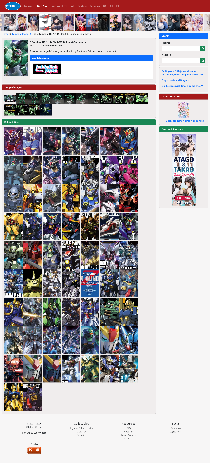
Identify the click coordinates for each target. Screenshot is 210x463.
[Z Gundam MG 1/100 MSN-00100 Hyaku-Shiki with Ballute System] (32, 198)
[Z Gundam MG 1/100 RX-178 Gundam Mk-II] (52, 226)
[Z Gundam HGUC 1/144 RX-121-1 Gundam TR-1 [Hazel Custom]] (52, 283)
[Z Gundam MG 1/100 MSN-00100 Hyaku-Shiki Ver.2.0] (13, 340)
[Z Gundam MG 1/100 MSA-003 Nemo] (52, 255)
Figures (166, 42)
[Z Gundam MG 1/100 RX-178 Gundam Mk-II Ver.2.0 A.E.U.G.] (128, 368)
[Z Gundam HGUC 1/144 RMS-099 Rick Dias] (71, 169)
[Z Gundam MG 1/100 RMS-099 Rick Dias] (13, 169)
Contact (82, 6)
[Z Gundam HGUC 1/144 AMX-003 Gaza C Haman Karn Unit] (109, 169)
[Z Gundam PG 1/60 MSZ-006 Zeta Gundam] (90, 283)
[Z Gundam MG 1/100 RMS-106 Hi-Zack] (13, 255)
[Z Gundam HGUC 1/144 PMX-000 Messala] (71, 340)
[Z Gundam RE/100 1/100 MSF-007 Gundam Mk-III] (32, 340)
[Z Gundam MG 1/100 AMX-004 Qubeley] (109, 198)
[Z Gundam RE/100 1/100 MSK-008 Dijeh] (32, 311)
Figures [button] (28, 6)
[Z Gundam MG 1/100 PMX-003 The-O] (90, 368)
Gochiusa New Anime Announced (185, 120)
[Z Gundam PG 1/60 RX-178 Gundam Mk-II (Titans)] (128, 283)
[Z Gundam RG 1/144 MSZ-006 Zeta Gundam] (109, 340)
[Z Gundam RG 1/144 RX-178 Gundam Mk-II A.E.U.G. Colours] (32, 368)
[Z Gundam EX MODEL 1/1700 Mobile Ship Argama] (109, 226)
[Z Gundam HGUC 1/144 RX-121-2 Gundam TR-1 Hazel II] (32, 226)
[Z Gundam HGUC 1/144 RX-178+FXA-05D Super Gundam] (90, 169)
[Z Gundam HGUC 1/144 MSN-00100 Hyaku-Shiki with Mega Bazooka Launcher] (13, 311)
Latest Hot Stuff (171, 96)
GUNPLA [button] (42, 6)
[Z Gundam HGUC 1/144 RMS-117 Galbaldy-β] (109, 141)
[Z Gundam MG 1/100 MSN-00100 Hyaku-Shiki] (13, 397)
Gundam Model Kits (23, 34)
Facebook (176, 428)
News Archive (59, 6)
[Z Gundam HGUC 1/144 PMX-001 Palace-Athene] (52, 311)
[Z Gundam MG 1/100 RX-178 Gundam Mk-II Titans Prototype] (71, 226)
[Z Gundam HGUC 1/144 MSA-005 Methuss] (71, 198)
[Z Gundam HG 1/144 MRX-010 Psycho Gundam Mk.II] (13, 141)
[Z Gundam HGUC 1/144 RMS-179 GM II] (71, 368)
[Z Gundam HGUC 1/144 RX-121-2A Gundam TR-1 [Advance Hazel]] (71, 311)
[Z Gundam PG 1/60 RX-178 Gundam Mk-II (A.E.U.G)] (109, 283)
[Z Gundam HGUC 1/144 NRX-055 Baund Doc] (52, 141)
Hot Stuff (128, 431)
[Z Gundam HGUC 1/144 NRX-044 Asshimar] (13, 226)
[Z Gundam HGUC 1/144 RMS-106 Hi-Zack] (109, 311)
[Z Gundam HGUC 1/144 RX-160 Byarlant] (90, 141)
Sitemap (128, 438)
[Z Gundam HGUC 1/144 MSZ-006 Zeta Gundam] (52, 169)
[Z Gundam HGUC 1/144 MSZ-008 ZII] (52, 340)
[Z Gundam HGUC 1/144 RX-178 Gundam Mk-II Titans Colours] (13, 283)
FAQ (72, 6)
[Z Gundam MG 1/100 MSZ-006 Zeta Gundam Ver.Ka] (32, 141)
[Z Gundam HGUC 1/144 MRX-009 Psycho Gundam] (71, 255)
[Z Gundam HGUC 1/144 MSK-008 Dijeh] (71, 141)
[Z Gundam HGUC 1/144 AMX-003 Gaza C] (128, 169)
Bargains (95, 6)
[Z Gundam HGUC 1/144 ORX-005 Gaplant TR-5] (71, 283)
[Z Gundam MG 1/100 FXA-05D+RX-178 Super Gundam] (128, 226)
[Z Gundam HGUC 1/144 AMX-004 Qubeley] (109, 255)
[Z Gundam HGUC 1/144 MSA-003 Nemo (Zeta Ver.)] (90, 340)
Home (5, 34)
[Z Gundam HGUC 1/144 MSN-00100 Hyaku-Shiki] (90, 255)
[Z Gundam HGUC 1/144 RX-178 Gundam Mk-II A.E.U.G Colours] (128, 255)
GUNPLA (166, 55)
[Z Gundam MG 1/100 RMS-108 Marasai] (13, 368)
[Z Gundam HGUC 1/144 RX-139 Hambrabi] (128, 340)
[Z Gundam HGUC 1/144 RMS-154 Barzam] (32, 169)
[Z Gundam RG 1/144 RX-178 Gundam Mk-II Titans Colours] (52, 368)
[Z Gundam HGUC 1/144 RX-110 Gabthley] (90, 226)
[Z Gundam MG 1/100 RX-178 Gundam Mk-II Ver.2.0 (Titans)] (52, 198)
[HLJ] (184, 169)
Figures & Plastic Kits (81, 428)
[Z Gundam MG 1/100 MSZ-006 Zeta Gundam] (128, 141)
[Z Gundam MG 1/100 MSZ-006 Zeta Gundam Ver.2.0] (109, 368)
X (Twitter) (175, 431)
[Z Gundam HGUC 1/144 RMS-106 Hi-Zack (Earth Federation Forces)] (13, 198)
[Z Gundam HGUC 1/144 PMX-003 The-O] (32, 283)
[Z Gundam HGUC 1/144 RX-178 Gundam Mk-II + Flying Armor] (90, 198)
